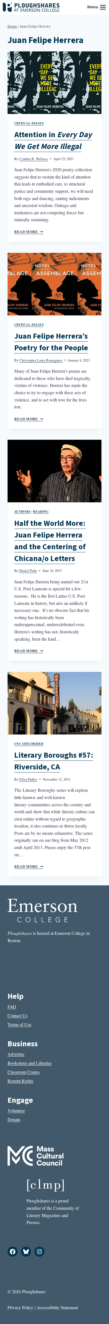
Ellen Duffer (28, 779)
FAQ (12, 1006)
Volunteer (16, 1110)
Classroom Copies (24, 1072)
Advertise (16, 1054)
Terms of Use (19, 1024)
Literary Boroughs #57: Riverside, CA (53, 761)
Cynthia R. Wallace (33, 158)
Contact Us (17, 1015)
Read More (28, 231)
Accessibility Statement (57, 1307)
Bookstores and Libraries (30, 1063)
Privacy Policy (20, 1307)
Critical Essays (29, 123)
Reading (41, 511)
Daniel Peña (28, 570)
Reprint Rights (20, 1081)
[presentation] (54, 82)
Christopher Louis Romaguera (40, 360)
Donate (14, 1119)
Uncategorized (28, 743)
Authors (22, 511)
